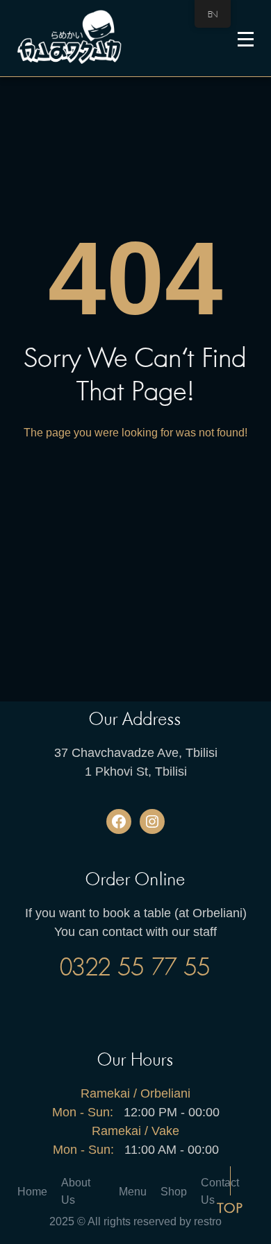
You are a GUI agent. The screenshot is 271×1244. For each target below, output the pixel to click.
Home (32, 1192)
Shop (174, 1192)
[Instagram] (152, 821)
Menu (133, 1192)
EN (212, 14)
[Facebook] (118, 821)
